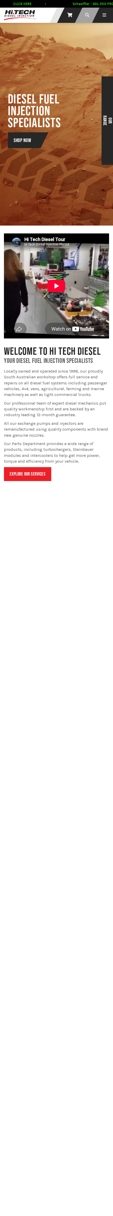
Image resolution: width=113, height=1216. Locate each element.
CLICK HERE (22, 4)
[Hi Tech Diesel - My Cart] (70, 15)
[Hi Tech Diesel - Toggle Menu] (104, 15)
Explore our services (27, 474)
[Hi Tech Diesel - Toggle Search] (87, 15)
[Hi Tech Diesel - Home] (20, 15)
